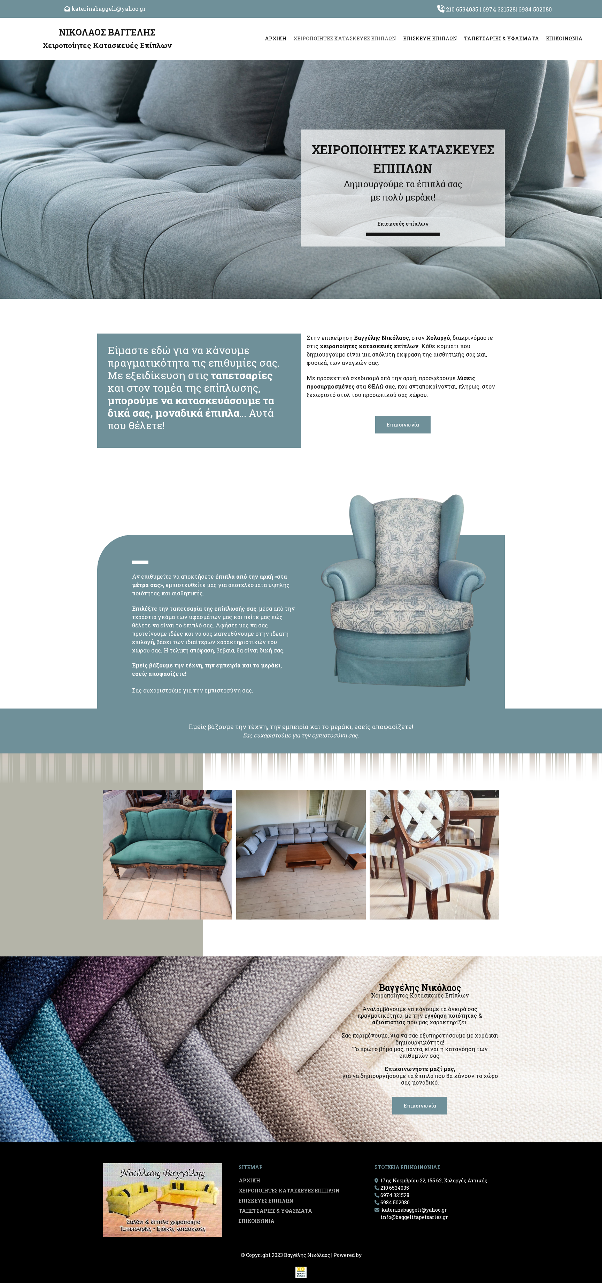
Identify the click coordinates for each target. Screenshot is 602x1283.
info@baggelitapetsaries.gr (414, 1217)
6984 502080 (535, 9)
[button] (403, 225)
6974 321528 (499, 9)
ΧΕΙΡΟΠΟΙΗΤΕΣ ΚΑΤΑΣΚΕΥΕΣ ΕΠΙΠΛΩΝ (344, 38)
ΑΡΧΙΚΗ (275, 38)
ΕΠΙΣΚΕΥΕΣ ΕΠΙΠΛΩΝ (266, 1200)
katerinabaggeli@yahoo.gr (108, 8)
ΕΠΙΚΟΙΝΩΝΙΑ (564, 38)
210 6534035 (462, 9)
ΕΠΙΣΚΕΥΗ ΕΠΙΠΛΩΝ (430, 38)
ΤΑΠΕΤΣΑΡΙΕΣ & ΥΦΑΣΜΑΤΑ (501, 38)
